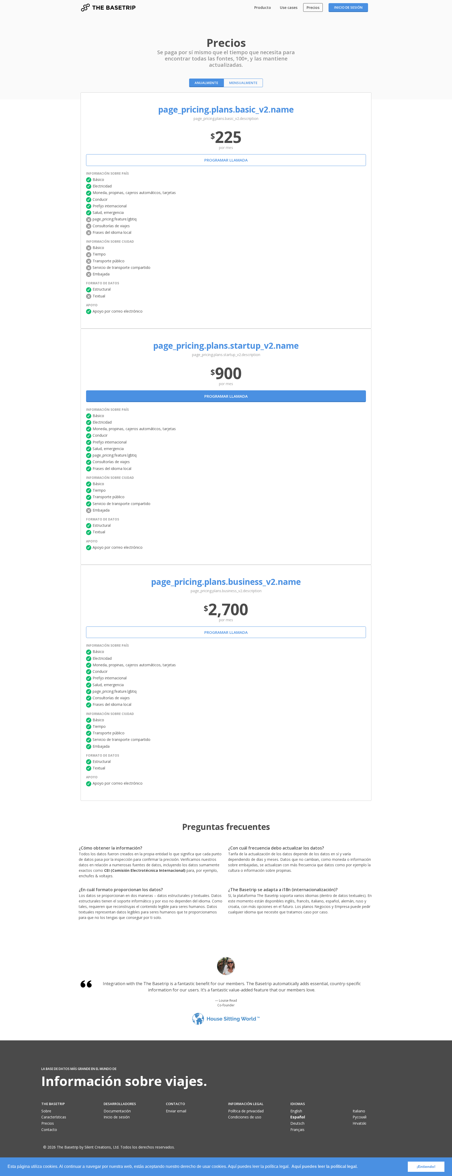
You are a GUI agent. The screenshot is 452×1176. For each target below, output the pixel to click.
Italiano (359, 1110)
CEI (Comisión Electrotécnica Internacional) (145, 870)
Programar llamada (226, 160)
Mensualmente (243, 82)
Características (53, 1116)
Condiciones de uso (244, 1116)
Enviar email (176, 1110)
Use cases (288, 7)
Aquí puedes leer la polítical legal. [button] (324, 1166)
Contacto (49, 1129)
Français (297, 1129)
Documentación (117, 1110)
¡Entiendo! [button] (426, 1166)
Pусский (359, 1116)
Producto (262, 7)
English (296, 1110)
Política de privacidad (246, 1110)
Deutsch (297, 1123)
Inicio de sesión (348, 7)
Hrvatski (359, 1123)
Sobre (46, 1110)
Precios (313, 7)
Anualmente (206, 82)
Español (297, 1116)
